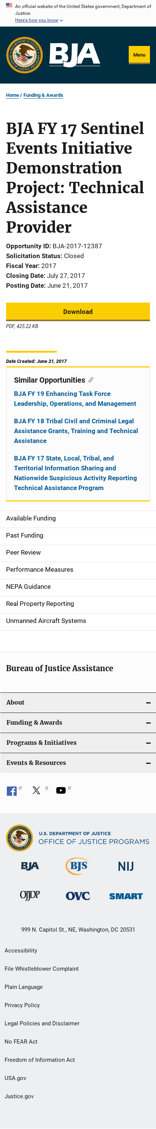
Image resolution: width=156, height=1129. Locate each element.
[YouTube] (63, 793)
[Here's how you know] (78, 13)
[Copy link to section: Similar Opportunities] (89, 379)
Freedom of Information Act (40, 1059)
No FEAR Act (21, 1041)
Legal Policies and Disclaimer (42, 1023)
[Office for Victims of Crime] (78, 901)
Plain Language (24, 987)
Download (78, 311)
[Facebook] (14, 793)
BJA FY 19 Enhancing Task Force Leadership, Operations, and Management (75, 398)
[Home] (74, 55)
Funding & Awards (43, 95)
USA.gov (15, 1078)
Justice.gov (19, 1096)
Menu (139, 55)
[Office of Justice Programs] (24, 55)
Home (12, 95)
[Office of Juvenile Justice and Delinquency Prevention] (30, 902)
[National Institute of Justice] (126, 872)
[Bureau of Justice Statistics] (78, 876)
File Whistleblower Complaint (42, 968)
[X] (39, 793)
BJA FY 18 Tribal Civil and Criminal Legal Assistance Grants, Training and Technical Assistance (76, 431)
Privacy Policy (22, 1005)
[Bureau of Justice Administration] (30, 872)
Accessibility (21, 950)
